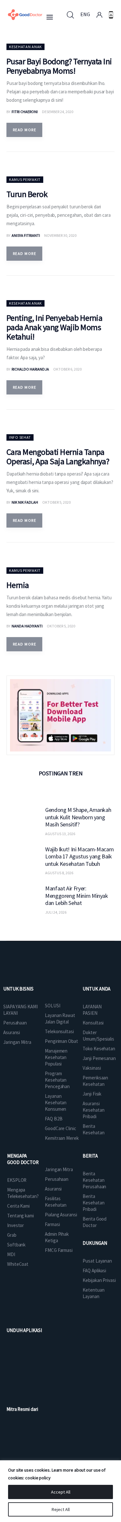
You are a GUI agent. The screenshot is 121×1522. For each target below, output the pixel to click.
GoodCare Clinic (60, 1128)
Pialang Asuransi (61, 1215)
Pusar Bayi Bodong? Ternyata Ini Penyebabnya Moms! (59, 66)
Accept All (60, 1492)
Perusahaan (15, 1023)
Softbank (16, 1245)
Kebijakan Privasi (99, 1280)
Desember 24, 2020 (57, 111)
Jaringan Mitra (17, 1042)
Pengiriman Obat (61, 1041)
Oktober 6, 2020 (67, 369)
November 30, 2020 (60, 235)
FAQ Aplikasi (94, 1270)
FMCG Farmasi (59, 1250)
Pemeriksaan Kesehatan (95, 1081)
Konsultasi (93, 1023)
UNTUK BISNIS (18, 989)
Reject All (61, 1509)
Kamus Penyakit (25, 179)
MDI (11, 1254)
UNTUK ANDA (96, 989)
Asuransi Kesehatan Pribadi (93, 1109)
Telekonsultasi (59, 1031)
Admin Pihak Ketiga (57, 1237)
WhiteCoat (17, 1264)
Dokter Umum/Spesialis (98, 1035)
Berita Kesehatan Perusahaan (94, 1180)
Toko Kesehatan (99, 1048)
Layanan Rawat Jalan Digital (60, 1018)
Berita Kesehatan (93, 1129)
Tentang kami (20, 1215)
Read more (24, 129)
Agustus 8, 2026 (59, 872)
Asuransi (11, 1032)
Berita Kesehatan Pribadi (93, 1202)
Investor (15, 1225)
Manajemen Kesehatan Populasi (56, 1057)
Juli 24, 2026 (55, 912)
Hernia (17, 585)
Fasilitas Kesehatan (55, 1201)
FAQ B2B (53, 1119)
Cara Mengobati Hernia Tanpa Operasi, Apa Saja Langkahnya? (57, 456)
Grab (11, 1235)
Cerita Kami (18, 1206)
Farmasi (52, 1224)
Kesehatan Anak (25, 46)
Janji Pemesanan (99, 1058)
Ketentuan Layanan (93, 1293)
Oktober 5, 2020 (56, 502)
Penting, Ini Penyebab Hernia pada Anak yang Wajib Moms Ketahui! (54, 327)
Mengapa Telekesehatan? (23, 1193)
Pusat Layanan (97, 1261)
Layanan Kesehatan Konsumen (55, 1102)
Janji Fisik (92, 1094)
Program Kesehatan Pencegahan (57, 1079)
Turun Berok (26, 194)
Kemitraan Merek (62, 1138)
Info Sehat (20, 437)
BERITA (90, 1156)
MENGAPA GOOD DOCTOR (23, 1159)
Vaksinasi (92, 1068)
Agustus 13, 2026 (60, 833)
